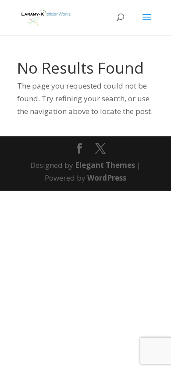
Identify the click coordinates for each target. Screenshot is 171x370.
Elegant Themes (105, 165)
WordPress (106, 178)
